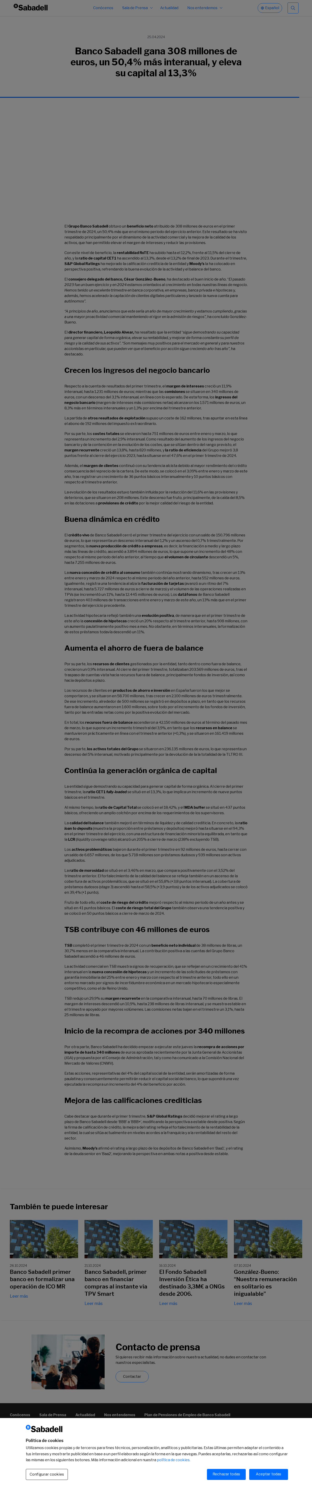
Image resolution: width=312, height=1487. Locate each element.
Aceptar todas (268, 1474)
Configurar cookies (47, 1474)
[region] (156, 1452)
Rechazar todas (226, 1474)
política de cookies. (173, 1460)
